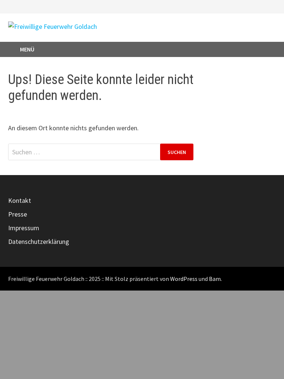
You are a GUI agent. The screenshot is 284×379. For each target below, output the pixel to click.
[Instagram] (263, 5)
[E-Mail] (272, 5)
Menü (27, 49)
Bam (215, 278)
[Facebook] (254, 5)
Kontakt (19, 200)
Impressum (23, 228)
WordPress (183, 278)
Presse (17, 214)
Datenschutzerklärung (38, 241)
